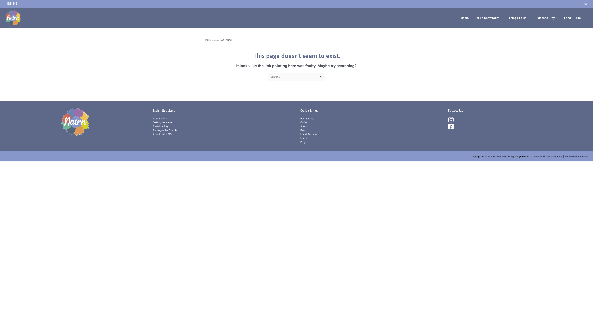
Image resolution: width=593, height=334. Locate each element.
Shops (304, 126)
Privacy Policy (555, 156)
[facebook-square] (9, 3)
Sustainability (160, 126)
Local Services (308, 134)
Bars (302, 130)
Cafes (303, 122)
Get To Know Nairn (487, 18)
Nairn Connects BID (536, 156)
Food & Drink (572, 18)
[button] (586, 4)
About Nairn (160, 118)
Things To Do (517, 18)
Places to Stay (545, 18)
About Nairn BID (162, 134)
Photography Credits (165, 130)
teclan (584, 156)
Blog (303, 142)
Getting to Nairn (162, 122)
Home (465, 18)
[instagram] (15, 3)
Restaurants (307, 118)
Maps (303, 138)
